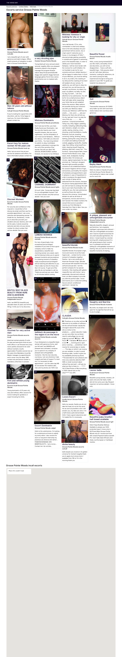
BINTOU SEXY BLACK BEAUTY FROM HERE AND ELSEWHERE (17, 292)
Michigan (33, 6)
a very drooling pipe (44, 58)
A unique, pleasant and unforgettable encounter (101, 216)
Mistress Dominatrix (44, 120)
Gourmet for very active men (18, 331)
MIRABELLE (12, 49)
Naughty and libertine (100, 302)
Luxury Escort (68, 397)
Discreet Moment (15, 199)
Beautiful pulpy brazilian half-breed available (101, 418)
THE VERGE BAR (12, 3)
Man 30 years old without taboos (19, 107)
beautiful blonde (70, 245)
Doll (91, 99)
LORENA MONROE (43, 235)
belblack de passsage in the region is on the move (47, 333)
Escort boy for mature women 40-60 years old (18, 144)
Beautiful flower (97, 54)
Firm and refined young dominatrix (18, 381)
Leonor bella (95, 370)
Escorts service (11, 6)
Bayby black (95, 164)
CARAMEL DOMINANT (45, 184)
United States (23, 6)
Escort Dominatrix (43, 425)
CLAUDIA (66, 316)
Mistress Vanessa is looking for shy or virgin (73, 35)
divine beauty (68, 444)
